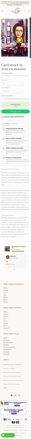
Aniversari (6, 340)
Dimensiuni (4, 80)
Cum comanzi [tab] (6, 123)
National (6, 328)
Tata (4, 295)
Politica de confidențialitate (10, 430)
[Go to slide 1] (14, 269)
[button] (2, 11)
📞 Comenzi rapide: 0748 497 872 (12, 117)
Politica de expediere (13, 433)
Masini (5, 311)
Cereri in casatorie (9, 347)
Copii (5, 292)
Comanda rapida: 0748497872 (12, 364)
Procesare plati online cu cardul (13, 380)
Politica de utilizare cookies (11, 372)
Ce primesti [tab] (14, 123)
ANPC (5, 388)
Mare (5, 325)
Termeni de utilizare (24, 430)
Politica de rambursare (18, 427)
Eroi (4, 318)
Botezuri (6, 344)
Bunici (5, 299)
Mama (5, 297)
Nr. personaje (5, 87)
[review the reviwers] (6, 261)
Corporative (7, 349)
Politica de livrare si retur (11, 384)
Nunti (5, 337)
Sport (5, 316)
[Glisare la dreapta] (19, 61)
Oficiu (5, 321)
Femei (5, 288)
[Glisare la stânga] (12, 61)
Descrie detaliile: (7, 96)
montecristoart (14, 425)
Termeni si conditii (9, 368)
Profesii (5, 314)
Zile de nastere (8, 342)
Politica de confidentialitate (12, 376)
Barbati (5, 290)
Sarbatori (6, 352)
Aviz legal (22, 433)
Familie (5, 302)
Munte (5, 323)
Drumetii (6, 354)
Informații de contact (16, 435)
